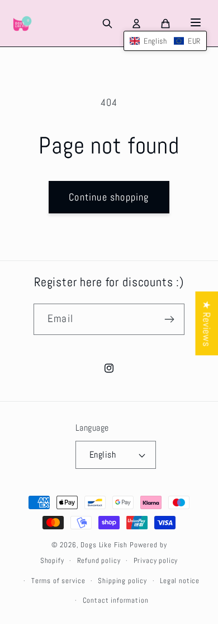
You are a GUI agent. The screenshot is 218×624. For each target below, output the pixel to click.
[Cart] (165, 23)
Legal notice (180, 580)
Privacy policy (156, 560)
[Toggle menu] (195, 23)
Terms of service (58, 580)
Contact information (116, 600)
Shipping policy (122, 580)
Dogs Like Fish (103, 545)
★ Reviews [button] (206, 323)
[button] (165, 40)
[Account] (136, 23)
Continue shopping (109, 196)
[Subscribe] (169, 319)
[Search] (107, 23)
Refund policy (99, 560)
